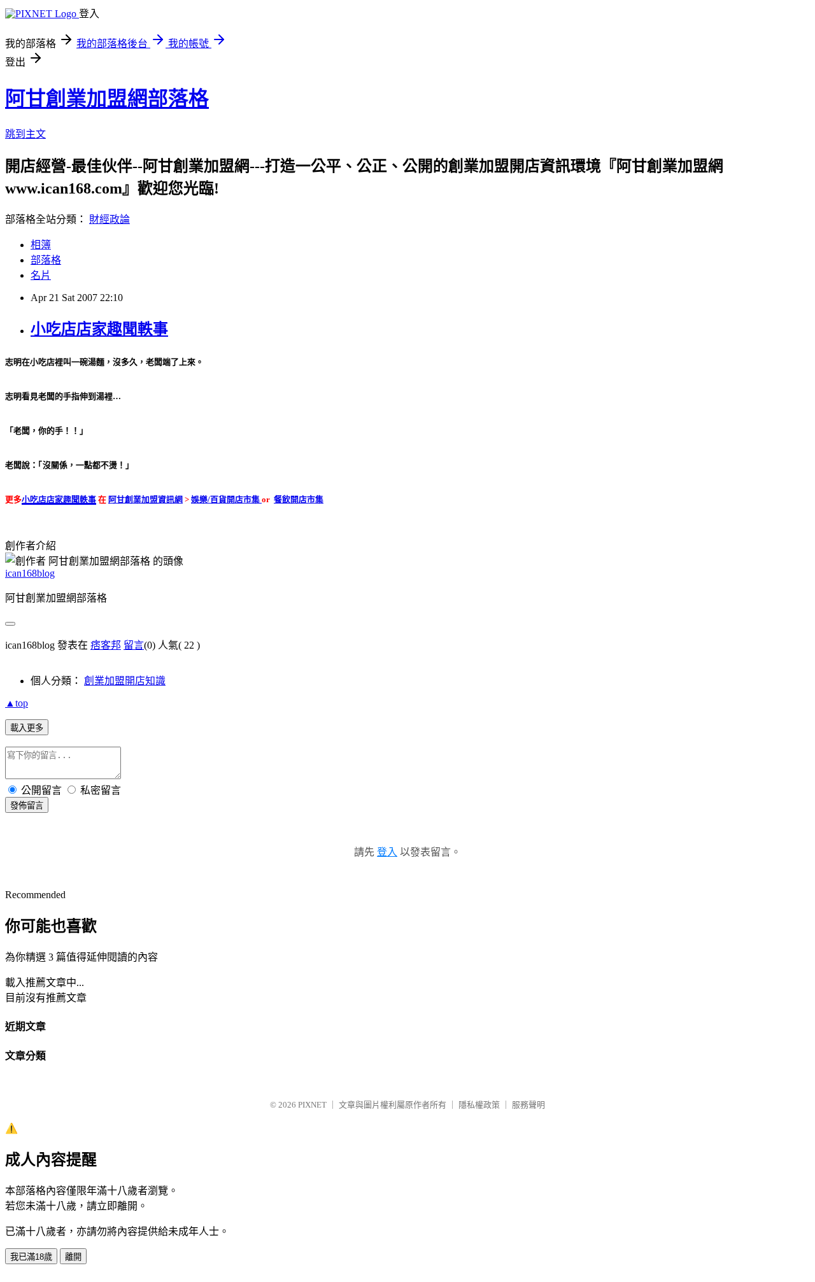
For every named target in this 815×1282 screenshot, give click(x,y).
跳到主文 (25, 134)
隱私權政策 (479, 1104)
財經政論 (109, 219)
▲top (16, 703)
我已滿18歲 (31, 1257)
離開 (73, 1257)
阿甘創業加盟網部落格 (107, 98)
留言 (134, 645)
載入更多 (26, 728)
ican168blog (30, 573)
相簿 (41, 244)
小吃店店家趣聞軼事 (99, 329)
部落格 (46, 260)
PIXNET (312, 1104)
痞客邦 (105, 645)
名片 (41, 275)
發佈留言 (26, 805)
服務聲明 (528, 1104)
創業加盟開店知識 (125, 680)
